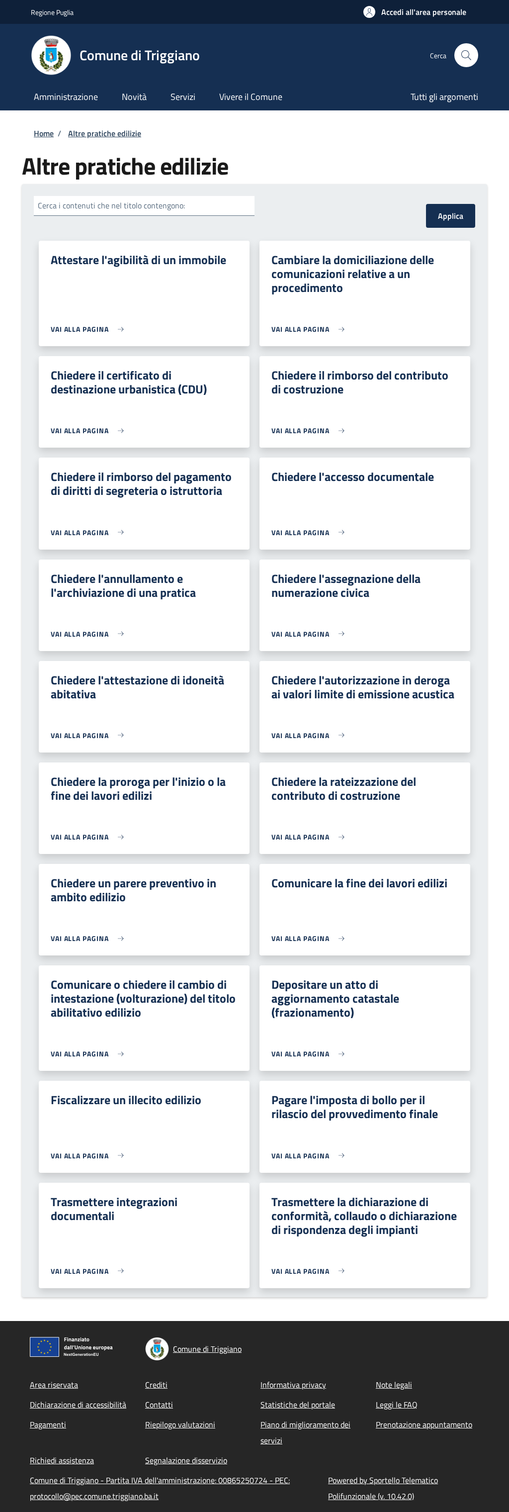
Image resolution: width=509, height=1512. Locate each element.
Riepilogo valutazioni (180, 1424)
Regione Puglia (52, 12)
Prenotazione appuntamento (424, 1424)
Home (44, 133)
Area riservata (54, 1385)
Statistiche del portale (297, 1405)
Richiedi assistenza (62, 1460)
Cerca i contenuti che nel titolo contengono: (111, 205)
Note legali (394, 1385)
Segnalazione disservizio (186, 1460)
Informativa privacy (293, 1385)
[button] (414, 12)
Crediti (156, 1385)
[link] (90, 329)
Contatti (159, 1405)
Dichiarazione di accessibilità (78, 1405)
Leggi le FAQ (397, 1405)
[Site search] (466, 55)
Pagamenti (48, 1424)
